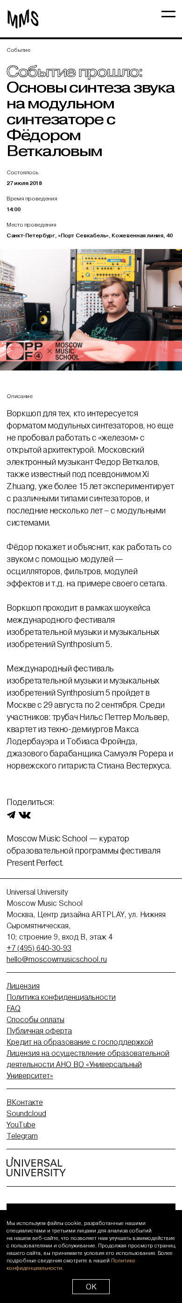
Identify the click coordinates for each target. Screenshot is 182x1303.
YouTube (21, 1124)
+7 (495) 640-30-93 (39, 948)
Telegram (22, 1135)
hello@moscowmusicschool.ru (57, 959)
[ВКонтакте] (25, 814)
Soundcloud (26, 1113)
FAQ (14, 1008)
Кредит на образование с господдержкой (80, 1042)
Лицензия (23, 985)
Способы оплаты (35, 1019)
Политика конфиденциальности (61, 997)
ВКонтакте (25, 1102)
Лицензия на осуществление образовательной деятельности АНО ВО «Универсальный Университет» (88, 1064)
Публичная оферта (39, 1030)
